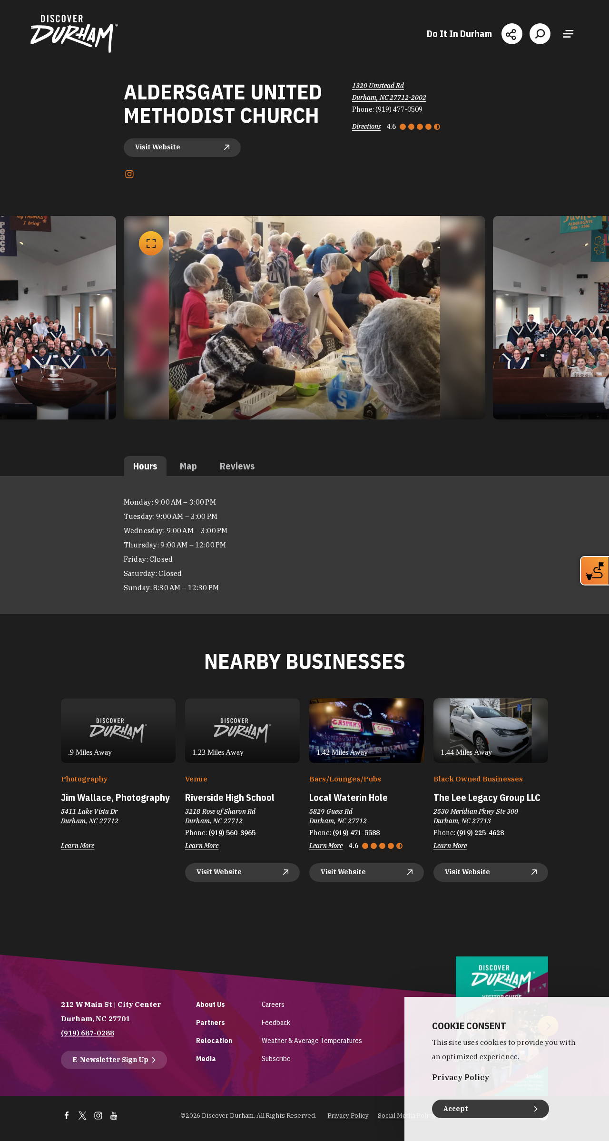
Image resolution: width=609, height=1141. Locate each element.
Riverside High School (230, 797)
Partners (210, 1022)
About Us (210, 1004)
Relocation (214, 1040)
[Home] (74, 34)
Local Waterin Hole (348, 797)
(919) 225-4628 (480, 833)
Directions (366, 126)
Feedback (276, 1022)
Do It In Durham (459, 34)
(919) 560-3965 (231, 833)
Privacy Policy (348, 1116)
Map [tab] (188, 465)
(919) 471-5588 (356, 833)
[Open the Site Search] (540, 33)
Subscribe (276, 1058)
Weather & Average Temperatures (312, 1040)
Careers (273, 1004)
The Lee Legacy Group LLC (486, 797)
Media (206, 1058)
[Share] (511, 33)
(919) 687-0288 (87, 1032)
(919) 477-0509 (398, 109)
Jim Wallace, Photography (115, 797)
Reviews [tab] (237, 465)
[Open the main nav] (568, 33)
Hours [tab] (145, 465)
